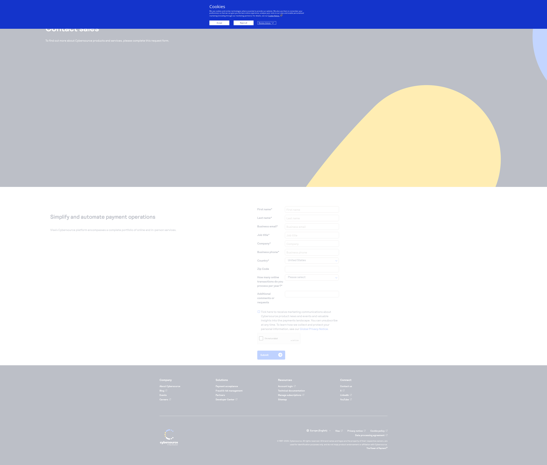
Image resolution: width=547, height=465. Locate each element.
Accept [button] (219, 23)
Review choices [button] (265, 23)
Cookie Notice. (274, 16)
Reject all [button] (243, 23)
